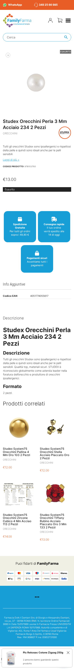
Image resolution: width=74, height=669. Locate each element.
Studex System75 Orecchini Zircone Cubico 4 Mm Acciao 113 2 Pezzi (17, 519)
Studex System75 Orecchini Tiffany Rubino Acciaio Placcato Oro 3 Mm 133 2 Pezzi (53, 521)
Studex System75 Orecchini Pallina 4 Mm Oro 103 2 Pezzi (16, 452)
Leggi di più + (11, 159)
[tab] (37, 318)
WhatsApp (15, 4)
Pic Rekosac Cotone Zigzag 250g (43, 652)
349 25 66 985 (48, 4)
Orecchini (10, 133)
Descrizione (13, 318)
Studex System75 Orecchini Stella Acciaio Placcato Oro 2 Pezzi (54, 453)
